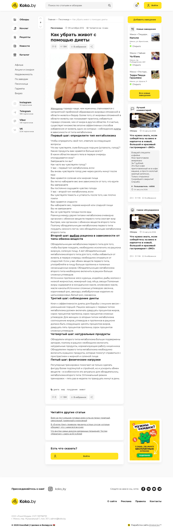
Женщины (57, 108)
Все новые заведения (144, 94)
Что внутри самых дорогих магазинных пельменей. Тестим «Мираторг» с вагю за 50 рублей (79, 432)
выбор (74, 235)
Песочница (57, 28)
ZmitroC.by (154, 525)
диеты (117, 129)
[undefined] (86, 78)
